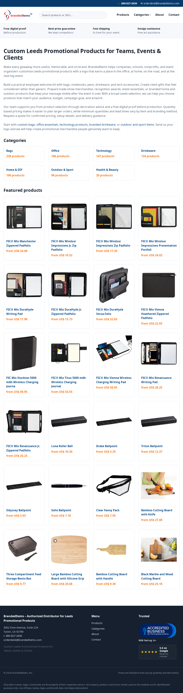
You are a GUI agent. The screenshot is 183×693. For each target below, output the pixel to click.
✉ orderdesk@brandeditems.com (160, 3)
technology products (74, 125)
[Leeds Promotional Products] (18, 15)
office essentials (47, 125)
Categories (142, 15)
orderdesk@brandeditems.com (23, 640)
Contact (174, 15)
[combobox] (73, 15)
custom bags (26, 125)
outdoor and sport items (137, 125)
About (159, 15)
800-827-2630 (14, 635)
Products (123, 15)
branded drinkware (102, 125)
